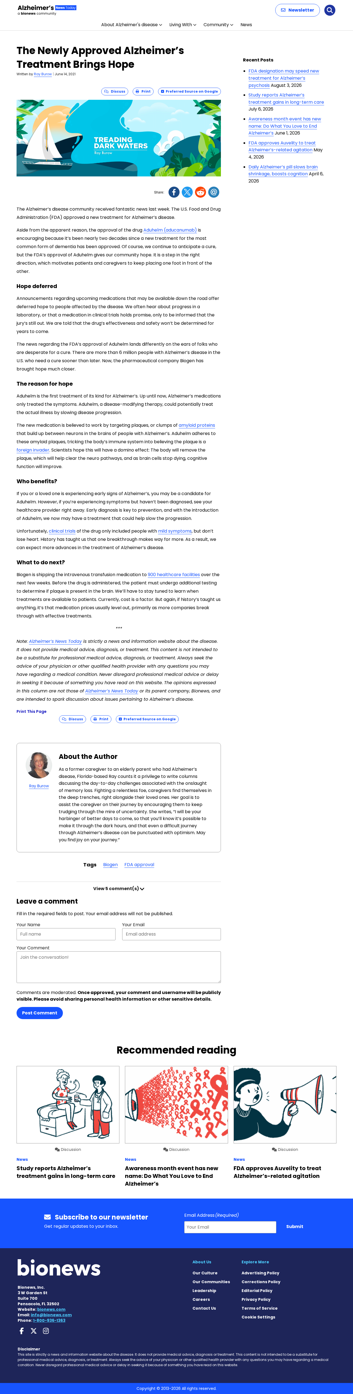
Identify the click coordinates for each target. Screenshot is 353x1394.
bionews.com (51, 1309)
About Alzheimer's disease (129, 25)
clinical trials (62, 531)
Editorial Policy (257, 1290)
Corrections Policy (261, 1282)
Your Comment (33, 948)
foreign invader (33, 450)
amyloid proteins (197, 425)
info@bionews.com (51, 1315)
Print (145, 91)
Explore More (255, 1262)
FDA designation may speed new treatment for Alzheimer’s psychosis (283, 78)
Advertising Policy (260, 1273)
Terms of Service (260, 1308)
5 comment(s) (116, 888)
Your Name (28, 925)
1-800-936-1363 (49, 1320)
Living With (180, 25)
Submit (294, 1226)
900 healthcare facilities (174, 574)
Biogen (110, 864)
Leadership (204, 1290)
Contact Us (204, 1308)
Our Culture (205, 1273)
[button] (297, 10)
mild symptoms (175, 531)
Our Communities (211, 1282)
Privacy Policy (256, 1299)
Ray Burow (43, 74)
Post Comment (39, 1013)
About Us (201, 1262)
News (246, 25)
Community (216, 25)
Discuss (116, 91)
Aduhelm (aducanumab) (170, 230)
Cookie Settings (258, 1317)
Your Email (133, 925)
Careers (201, 1299)
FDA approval (139, 864)
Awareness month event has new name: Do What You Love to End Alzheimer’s (284, 126)
